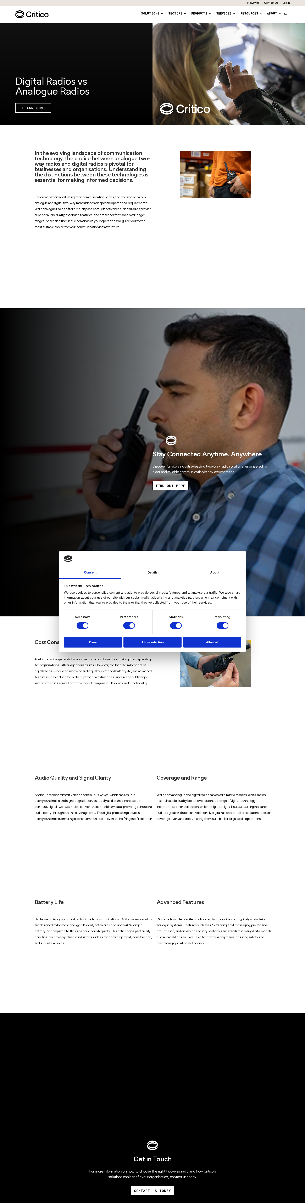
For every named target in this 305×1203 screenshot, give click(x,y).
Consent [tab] (90, 572)
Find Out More (170, 486)
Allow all (212, 642)
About (272, 13)
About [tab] (214, 572)
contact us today (152, 1190)
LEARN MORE (33, 108)
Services (224, 13)
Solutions (150, 13)
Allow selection (153, 642)
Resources (249, 13)
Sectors (175, 13)
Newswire (253, 3)
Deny (93, 642)
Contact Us (271, 3)
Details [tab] (153, 572)
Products (199, 13)
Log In (286, 3)
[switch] (129, 625)
